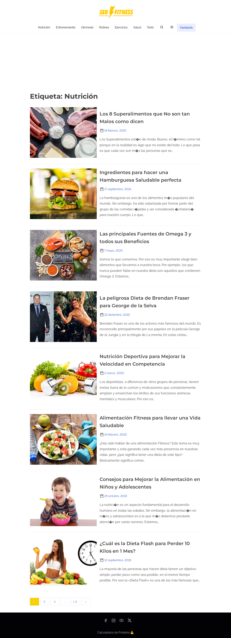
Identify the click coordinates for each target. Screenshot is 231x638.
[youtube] (121, 621)
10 (75, 601)
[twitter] (129, 621)
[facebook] (105, 621)
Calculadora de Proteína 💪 (115, 632)
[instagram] (113, 621)
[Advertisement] (115, 62)
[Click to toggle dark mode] (172, 27)
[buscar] (162, 28)
